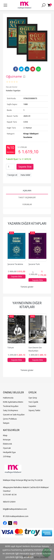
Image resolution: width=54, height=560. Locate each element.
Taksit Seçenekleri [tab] (27, 197)
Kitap (25, 133)
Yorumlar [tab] (27, 204)
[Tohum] (17, 329)
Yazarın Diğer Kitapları (27, 223)
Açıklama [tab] (27, 190)
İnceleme (27, 137)
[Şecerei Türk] (37, 246)
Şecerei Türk (34, 264)
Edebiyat (34, 133)
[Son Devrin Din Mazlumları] (37, 329)
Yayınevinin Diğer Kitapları (27, 305)
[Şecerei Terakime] (17, 246)
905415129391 (9, 501)
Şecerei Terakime (15, 264)
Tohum (11, 347)
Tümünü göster (27, 286)
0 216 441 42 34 (9, 494)
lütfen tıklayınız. (41, 557)
